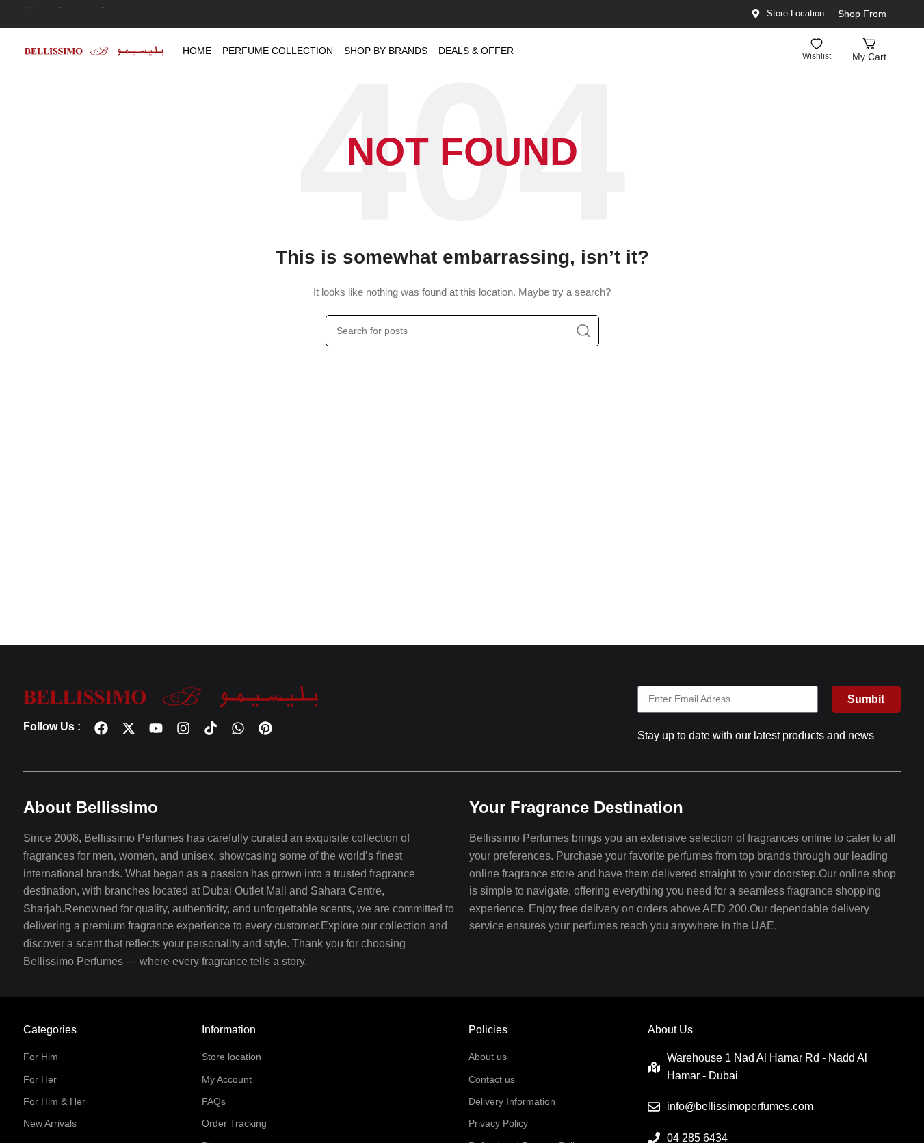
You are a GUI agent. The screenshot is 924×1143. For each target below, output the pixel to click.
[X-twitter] (128, 728)
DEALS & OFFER (476, 50)
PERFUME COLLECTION (277, 50)
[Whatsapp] (238, 728)
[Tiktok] (210, 728)
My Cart (869, 56)
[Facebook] (101, 728)
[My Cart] (869, 44)
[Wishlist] (816, 44)
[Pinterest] (265, 728)
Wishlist (816, 56)
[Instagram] (183, 728)
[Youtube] (156, 728)
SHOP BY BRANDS (385, 50)
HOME (197, 50)
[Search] (583, 330)
